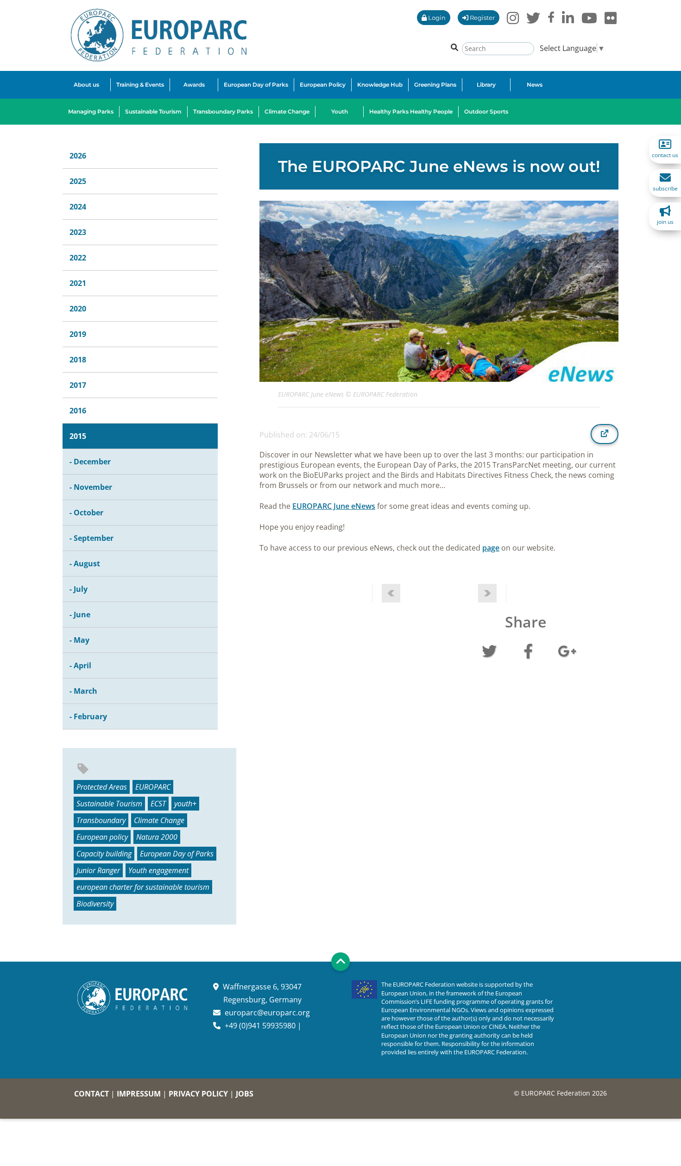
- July (78, 589)
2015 (77, 436)
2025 (77, 181)
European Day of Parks (177, 854)
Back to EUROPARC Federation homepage (159, 35)
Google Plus (567, 650)
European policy (102, 837)
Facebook (528, 650)
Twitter (489, 650)
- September (91, 538)
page (490, 548)
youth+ (185, 803)
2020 (77, 309)
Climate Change (159, 820)
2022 (77, 258)
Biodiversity (95, 904)
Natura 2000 (156, 837)
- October (86, 512)
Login (436, 17)
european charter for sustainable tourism (142, 887)
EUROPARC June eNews (333, 506)
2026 (77, 156)
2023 (77, 232)
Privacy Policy (198, 1094)
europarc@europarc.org (267, 1013)
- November (90, 487)
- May (79, 640)
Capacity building (104, 854)
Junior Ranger (98, 870)
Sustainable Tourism (109, 803)
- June (79, 614)
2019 (77, 334)
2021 (77, 283)
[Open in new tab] (604, 434)
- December (90, 461)
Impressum (139, 1094)
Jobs (244, 1094)
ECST (158, 803)
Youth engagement (158, 870)
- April (80, 665)
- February (88, 716)
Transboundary (101, 820)
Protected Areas (101, 787)
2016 (77, 411)
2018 (77, 360)
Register (481, 17)
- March (83, 691)
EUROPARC (152, 787)
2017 (77, 385)
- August (84, 563)
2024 (77, 207)
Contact (91, 1094)
